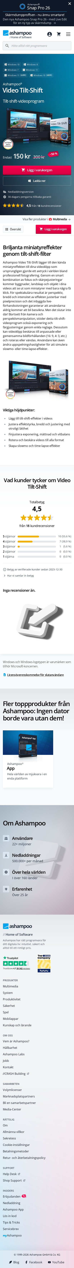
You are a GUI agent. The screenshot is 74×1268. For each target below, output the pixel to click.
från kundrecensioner (43, 205)
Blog (16, 1262)
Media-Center (12, 1109)
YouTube (58, 1262)
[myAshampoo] (49, 34)
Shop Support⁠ (12, 1180)
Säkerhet (9, 1006)
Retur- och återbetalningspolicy (24, 1158)
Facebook (35, 1262)
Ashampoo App (13, 1209)
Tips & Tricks (11, 1222)
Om (5, 1125)
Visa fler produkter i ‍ (45, 219)
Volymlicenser (12, 1090)
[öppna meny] (68, 34)
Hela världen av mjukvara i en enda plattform (27, 776)
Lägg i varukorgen (39, 170)
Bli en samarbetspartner (19, 1103)
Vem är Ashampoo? (16, 1041)
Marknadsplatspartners (19, 1096)
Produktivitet (11, 999)
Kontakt (8, 1067)
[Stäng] (69, 3)
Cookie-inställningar (16, 1145)
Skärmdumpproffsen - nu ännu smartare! (34, 15)
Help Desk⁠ (10, 1174)
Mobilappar (10, 1019)
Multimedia (10, 986)
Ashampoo (12, 1235)
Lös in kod (10, 1216)
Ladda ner (38, 181)
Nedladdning (11, 1203)
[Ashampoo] (17, 926)
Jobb (6, 1061)
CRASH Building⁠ (14, 1074)
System (8, 993)
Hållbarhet (10, 1048)
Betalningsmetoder (16, 1151)
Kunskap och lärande (17, 1025)
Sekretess (9, 1138)
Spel (6, 1012)
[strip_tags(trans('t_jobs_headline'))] (44, 963)
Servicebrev (11, 1229)
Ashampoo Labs (14, 1054)
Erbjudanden (14, 1196)
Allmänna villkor (13, 1132)
